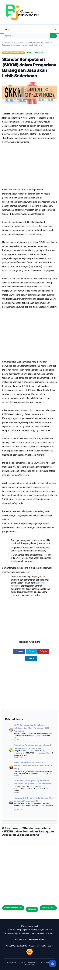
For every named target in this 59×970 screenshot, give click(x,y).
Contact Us (21, 946)
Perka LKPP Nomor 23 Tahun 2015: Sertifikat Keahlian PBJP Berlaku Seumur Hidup (33, 765)
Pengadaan (39, 53)
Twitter (31, 651)
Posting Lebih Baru (13, 908)
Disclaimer (48, 946)
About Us (10, 946)
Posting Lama (48, 908)
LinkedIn (31, 658)
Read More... (18, 740)
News (29, 53)
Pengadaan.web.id (36, 939)
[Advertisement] (29, 158)
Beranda (32, 909)
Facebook (19, 651)
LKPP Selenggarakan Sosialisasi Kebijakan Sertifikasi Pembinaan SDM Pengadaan (31, 728)
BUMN (5, 142)
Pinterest (43, 651)
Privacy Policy (35, 946)
